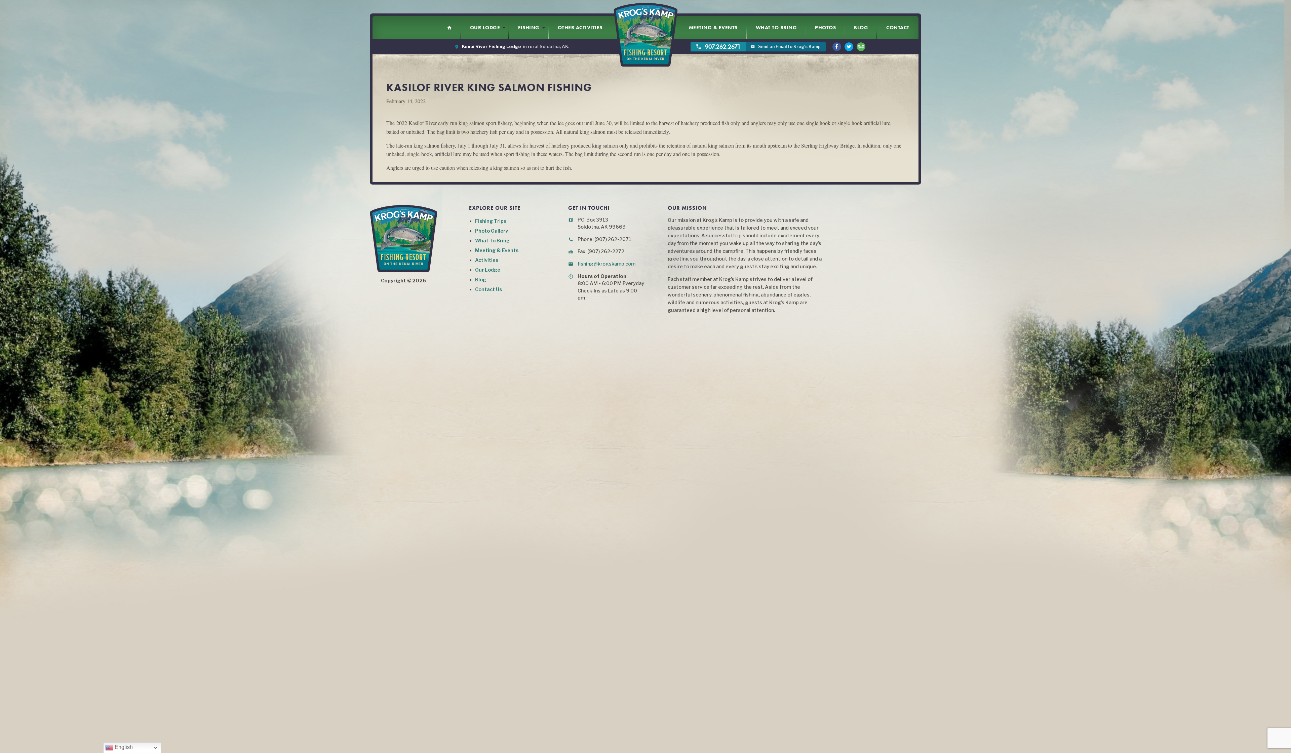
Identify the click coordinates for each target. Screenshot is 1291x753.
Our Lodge (485, 28)
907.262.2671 (718, 46)
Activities (486, 260)
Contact (897, 28)
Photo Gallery (491, 231)
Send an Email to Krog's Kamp (786, 46)
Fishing (529, 28)
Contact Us (488, 289)
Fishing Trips (490, 221)
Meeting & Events (713, 28)
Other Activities (580, 28)
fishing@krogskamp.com (606, 264)
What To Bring (776, 28)
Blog (861, 28)
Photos (825, 28)
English (123, 747)
